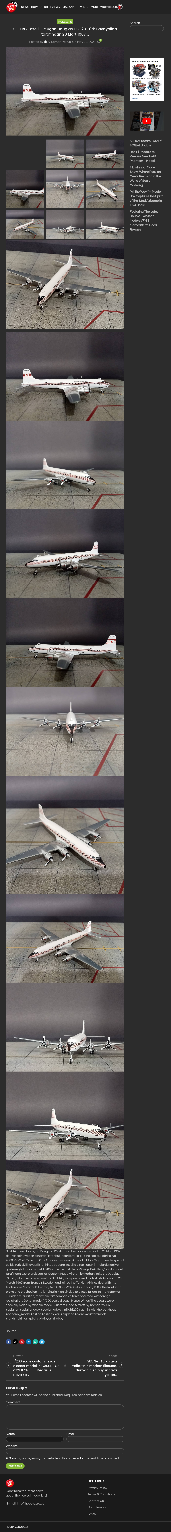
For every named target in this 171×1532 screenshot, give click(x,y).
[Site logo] (12, 6)
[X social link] (15, 1341)
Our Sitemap (97, 1507)
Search (135, 23)
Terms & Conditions (101, 1494)
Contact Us (96, 1501)
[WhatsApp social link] (35, 1341)
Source (11, 1331)
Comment (14, 1402)
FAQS (92, 1513)
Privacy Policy (97, 1488)
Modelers (65, 22)
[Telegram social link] (42, 1341)
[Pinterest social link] (22, 1341)
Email (71, 1434)
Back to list (65, 1365)
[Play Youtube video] (147, 121)
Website (12, 1446)
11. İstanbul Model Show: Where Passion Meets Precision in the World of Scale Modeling (145, 176)
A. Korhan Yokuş (59, 41)
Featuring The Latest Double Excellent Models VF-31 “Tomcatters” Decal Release (145, 220)
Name (11, 1434)
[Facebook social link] (8, 1341)
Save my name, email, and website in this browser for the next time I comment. (64, 1458)
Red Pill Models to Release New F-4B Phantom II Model (143, 156)
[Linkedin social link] (28, 1341)
